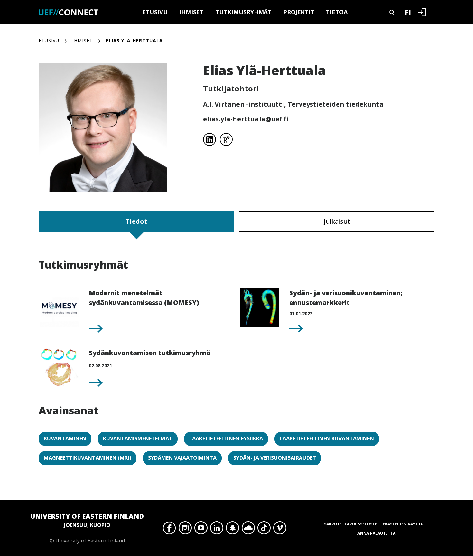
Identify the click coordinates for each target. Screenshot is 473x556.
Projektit (298, 12)
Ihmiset (191, 12)
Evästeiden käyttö (403, 524)
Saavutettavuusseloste (350, 524)
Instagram (185, 529)
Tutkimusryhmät (243, 12)
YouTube (201, 529)
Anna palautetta (376, 533)
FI (408, 12)
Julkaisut (337, 221)
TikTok (264, 529)
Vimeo (279, 529)
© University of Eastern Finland (87, 528)
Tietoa (337, 12)
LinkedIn (216, 529)
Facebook (169, 529)
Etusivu (155, 12)
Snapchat (232, 529)
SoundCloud (248, 529)
